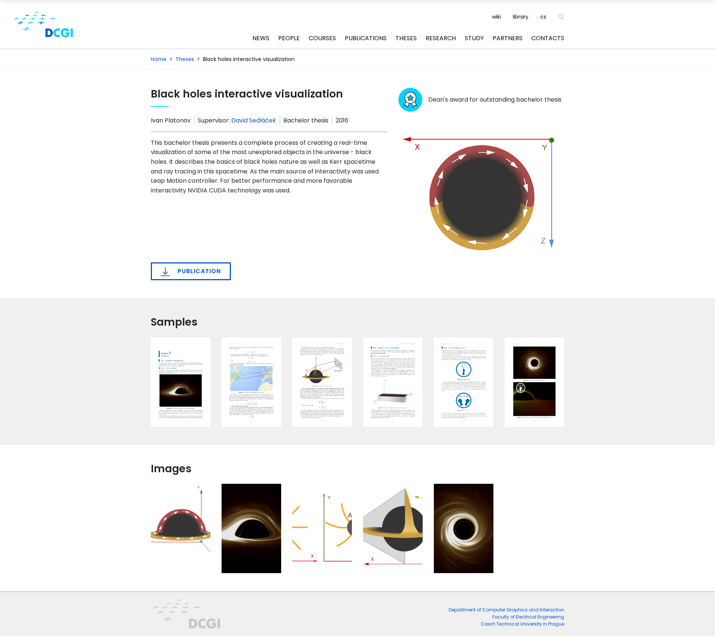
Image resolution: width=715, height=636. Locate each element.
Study (474, 38)
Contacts (547, 38)
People (289, 38)
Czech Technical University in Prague (522, 624)
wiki (496, 16)
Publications (366, 38)
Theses (406, 38)
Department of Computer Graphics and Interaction (506, 610)
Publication (198, 271)
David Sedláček (253, 120)
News (260, 38)
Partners (507, 38)
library (520, 16)
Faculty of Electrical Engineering (528, 617)
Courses (322, 38)
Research (441, 38)
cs (543, 16)
